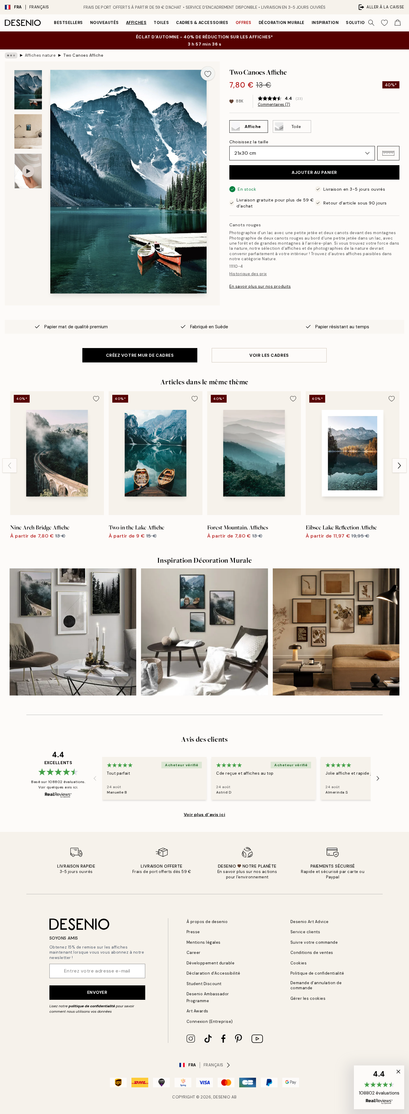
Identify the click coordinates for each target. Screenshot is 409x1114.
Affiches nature (40, 55)
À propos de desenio (207, 921)
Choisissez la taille (248, 141)
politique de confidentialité (92, 1006)
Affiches (136, 22)
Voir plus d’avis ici (204, 814)
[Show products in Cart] (397, 23)
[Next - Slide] (399, 465)
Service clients (305, 931)
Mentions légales (204, 942)
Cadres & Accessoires (202, 22)
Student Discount (204, 983)
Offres (244, 22)
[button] (388, 153)
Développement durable (211, 963)
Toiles (161, 22)
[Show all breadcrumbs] (11, 55)
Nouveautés (104, 22)
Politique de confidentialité (317, 973)
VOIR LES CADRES (269, 355)
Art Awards (197, 1011)
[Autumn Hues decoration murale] (336, 631)
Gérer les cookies (308, 998)
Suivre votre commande (314, 942)
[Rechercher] (371, 22)
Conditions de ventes (311, 952)
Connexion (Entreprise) (210, 1021)
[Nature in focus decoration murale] (73, 631)
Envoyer (97, 992)
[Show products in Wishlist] (384, 23)
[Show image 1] (28, 89)
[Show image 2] (28, 131)
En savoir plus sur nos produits (260, 286)
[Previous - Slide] (9, 465)
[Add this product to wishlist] (208, 73)
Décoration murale (282, 22)
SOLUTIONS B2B (363, 22)
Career (194, 952)
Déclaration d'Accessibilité (213, 973)
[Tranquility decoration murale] (204, 631)
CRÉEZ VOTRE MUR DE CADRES (140, 355)
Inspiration (325, 22)
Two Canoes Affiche (83, 55)
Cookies (298, 963)
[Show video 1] (28, 171)
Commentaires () (274, 104)
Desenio (222, 1097)
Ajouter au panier (314, 172)
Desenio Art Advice (309, 921)
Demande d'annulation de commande (316, 985)
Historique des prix (248, 273)
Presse (193, 931)
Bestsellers (68, 22)
